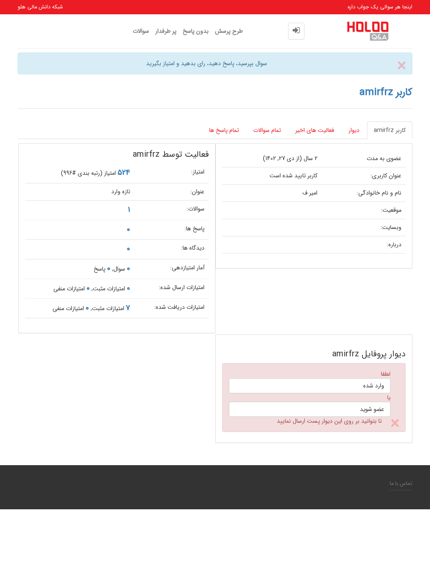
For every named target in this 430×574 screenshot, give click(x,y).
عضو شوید (372, 409)
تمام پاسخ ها (224, 130)
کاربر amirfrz (390, 130)
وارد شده (373, 385)
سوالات (141, 31)
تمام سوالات (267, 130)
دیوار (354, 130)
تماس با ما (401, 483)
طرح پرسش (229, 31)
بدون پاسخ (196, 31)
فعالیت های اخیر (314, 130)
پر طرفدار (165, 31)
